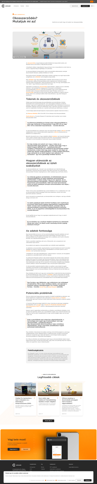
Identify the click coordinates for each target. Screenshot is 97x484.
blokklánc (54, 136)
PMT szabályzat (53, 467)
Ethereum (30, 113)
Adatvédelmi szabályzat (55, 469)
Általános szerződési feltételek (57, 471)
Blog (31, 471)
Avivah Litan (43, 287)
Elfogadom (88, 480)
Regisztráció (13, 449)
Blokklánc (38, 77)
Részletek (79, 480)
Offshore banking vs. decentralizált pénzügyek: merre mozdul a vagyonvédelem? (70, 400)
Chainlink (63, 297)
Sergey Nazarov (56, 297)
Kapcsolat (25, 449)
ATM (31, 469)
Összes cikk (48, 420)
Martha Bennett (30, 116)
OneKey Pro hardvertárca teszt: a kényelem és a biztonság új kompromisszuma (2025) (23, 400)
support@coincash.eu (73, 467)
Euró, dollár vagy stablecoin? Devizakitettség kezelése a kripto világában (47, 399)
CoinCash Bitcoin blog (19, 57)
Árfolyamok (32, 467)
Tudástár (43, 469)
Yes (91, 1)
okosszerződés (31, 63)
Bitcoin (64, 130)
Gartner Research (52, 287)
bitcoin (38, 89)
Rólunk (42, 467)
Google (39, 304)
